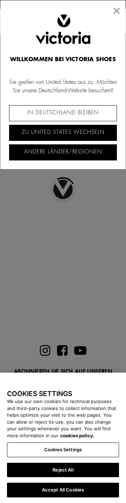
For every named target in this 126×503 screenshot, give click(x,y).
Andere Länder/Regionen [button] (63, 152)
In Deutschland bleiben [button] (63, 112)
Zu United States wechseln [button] (63, 132)
